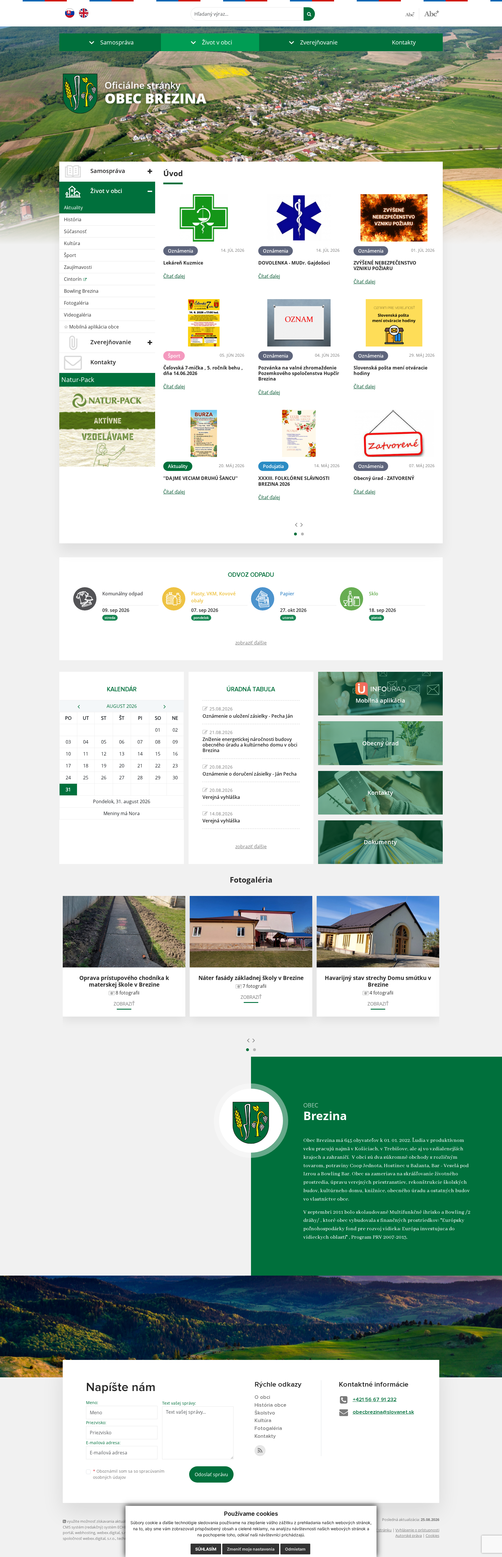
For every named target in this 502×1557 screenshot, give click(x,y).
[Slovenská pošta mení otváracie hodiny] (394, 323)
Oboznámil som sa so (128, 1474)
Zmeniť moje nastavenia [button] (251, 1549)
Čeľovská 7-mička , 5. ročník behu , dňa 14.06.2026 (203, 370)
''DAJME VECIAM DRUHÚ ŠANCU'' (200, 478)
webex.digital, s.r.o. (113, 1532)
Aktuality (73, 207)
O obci (262, 1397)
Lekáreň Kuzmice (183, 263)
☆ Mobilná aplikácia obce (91, 327)
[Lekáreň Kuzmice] (203, 218)
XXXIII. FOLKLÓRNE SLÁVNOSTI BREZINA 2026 (293, 481)
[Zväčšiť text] (431, 13)
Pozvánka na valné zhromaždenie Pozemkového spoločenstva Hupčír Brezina (298, 373)
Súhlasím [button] (205, 1549)
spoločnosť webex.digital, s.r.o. (89, 1538)
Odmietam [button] (295, 1549)
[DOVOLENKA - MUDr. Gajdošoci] (298, 218)
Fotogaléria (76, 303)
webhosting (85, 1532)
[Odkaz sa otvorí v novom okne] (260, 1450)
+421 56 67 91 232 (375, 1399)
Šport (70, 255)
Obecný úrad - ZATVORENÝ (384, 478)
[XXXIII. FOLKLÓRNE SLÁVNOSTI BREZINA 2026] (298, 433)
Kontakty (404, 42)
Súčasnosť (75, 231)
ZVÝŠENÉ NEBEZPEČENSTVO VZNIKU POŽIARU (385, 266)
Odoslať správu (211, 1474)
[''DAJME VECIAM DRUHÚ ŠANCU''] (203, 433)
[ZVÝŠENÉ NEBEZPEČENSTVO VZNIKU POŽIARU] (394, 218)
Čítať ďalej (174, 276)
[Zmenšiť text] (412, 14)
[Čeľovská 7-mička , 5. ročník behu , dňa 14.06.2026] (203, 323)
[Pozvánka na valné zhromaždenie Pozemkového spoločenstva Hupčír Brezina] (298, 323)
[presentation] (296, 524)
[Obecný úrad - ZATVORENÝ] (394, 433)
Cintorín (73, 279)
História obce (270, 1405)
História (72, 219)
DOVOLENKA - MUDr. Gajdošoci (294, 263)
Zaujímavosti (78, 267)
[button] (110, 42)
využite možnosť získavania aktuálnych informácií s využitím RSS (122, 1521)
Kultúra (72, 243)
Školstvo (264, 1413)
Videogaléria (77, 315)
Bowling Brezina (81, 291)
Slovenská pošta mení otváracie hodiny (390, 370)
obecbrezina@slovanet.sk (383, 1412)
